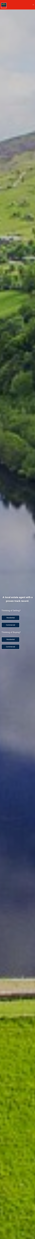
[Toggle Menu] (33, 4)
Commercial (10, 625)
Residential (10, 618)
